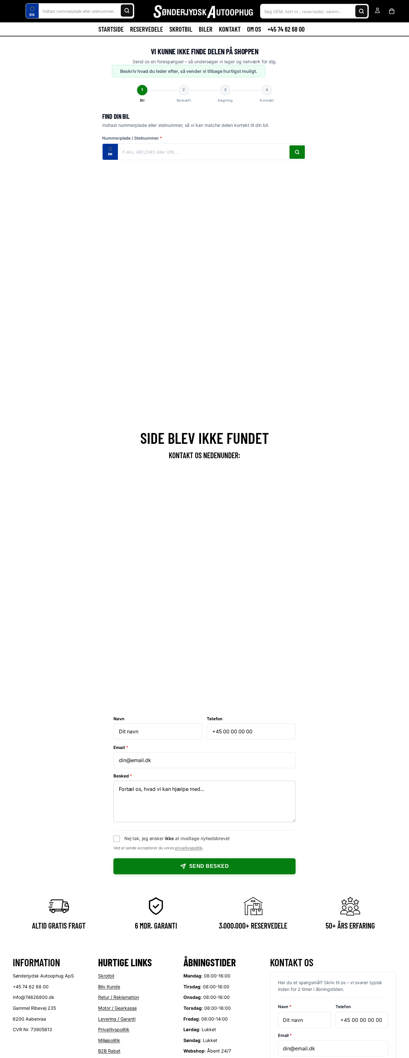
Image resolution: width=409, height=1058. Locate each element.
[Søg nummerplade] (297, 152)
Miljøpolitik (109, 1040)
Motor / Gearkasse (117, 1008)
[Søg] (127, 10)
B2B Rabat (109, 1051)
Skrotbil (106, 976)
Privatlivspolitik (113, 1029)
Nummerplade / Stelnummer (132, 138)
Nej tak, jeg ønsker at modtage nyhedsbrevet (177, 838)
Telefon (214, 718)
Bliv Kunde (109, 986)
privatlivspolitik (189, 848)
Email (120, 747)
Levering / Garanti (116, 1019)
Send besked (209, 866)
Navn (118, 718)
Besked (122, 775)
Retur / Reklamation (118, 997)
